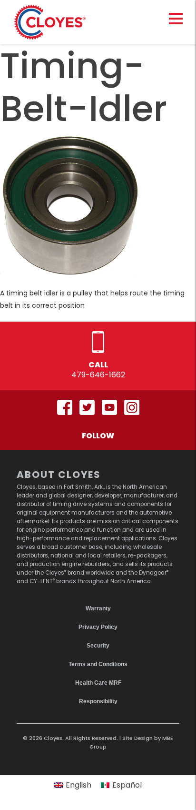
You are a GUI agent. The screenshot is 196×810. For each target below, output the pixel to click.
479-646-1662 (98, 374)
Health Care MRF (98, 682)
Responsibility (98, 701)
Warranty (98, 608)
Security (98, 645)
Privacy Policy (98, 627)
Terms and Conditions (98, 664)
